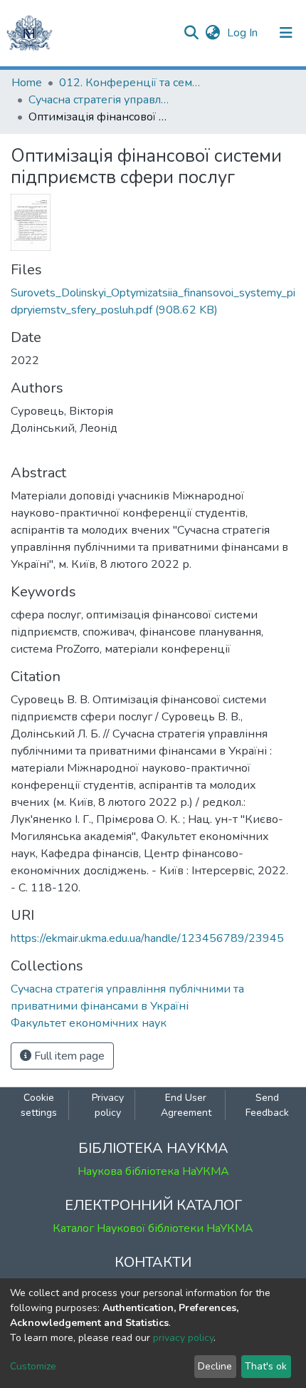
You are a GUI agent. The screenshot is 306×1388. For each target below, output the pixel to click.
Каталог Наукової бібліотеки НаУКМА (153, 1228)
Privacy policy (108, 1105)
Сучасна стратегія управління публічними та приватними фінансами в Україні (99, 100)
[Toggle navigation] (286, 33)
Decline (215, 1366)
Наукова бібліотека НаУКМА (153, 1171)
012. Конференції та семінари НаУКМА (130, 82)
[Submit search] (191, 33)
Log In (243, 33)
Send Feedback (267, 1105)
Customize (33, 1366)
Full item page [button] (68, 1056)
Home (26, 82)
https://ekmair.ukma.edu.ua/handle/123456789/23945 (147, 938)
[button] (212, 32)
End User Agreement (186, 1105)
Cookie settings (39, 1105)
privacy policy (183, 1338)
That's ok (266, 1366)
